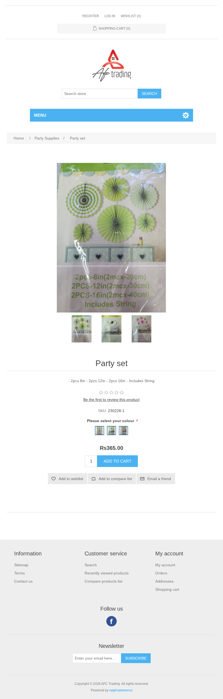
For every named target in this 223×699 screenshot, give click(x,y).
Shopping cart (167, 589)
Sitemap (21, 565)
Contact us (23, 581)
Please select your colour (111, 421)
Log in (109, 16)
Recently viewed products (107, 573)
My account (165, 565)
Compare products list (103, 581)
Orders (161, 573)
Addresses (164, 581)
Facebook (111, 621)
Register (90, 16)
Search (91, 565)
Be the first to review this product (111, 399)
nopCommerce (120, 690)
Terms (19, 573)
